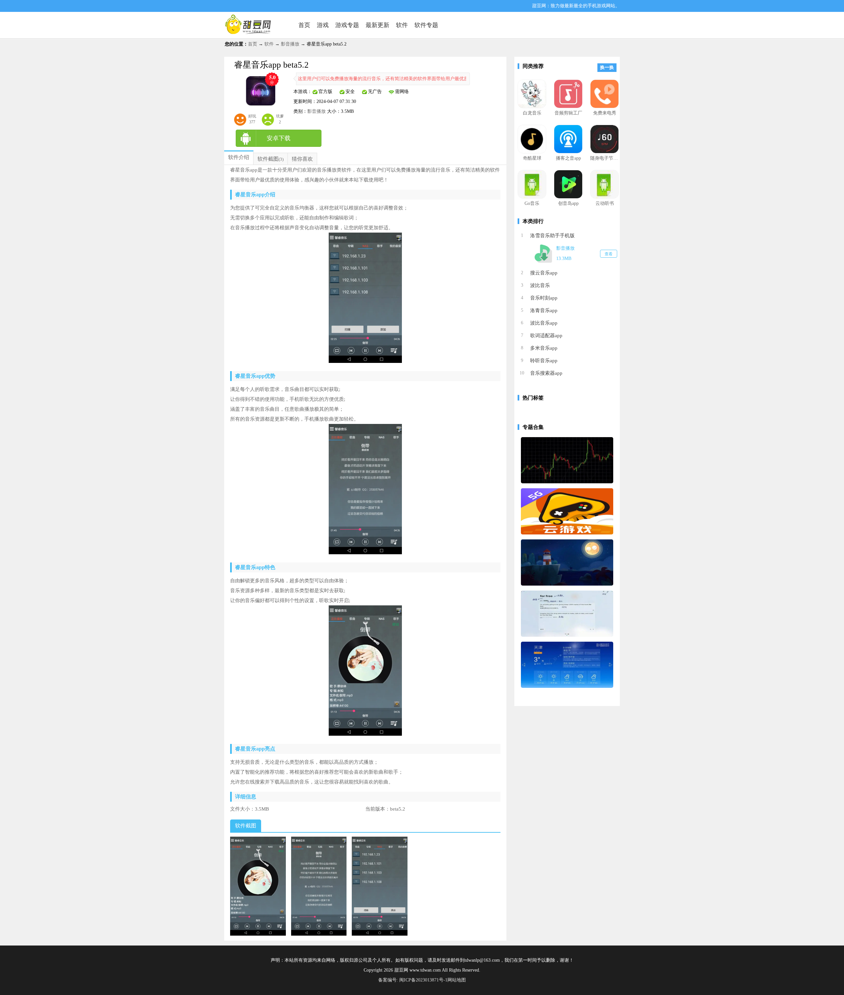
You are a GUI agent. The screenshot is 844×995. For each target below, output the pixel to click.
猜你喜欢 (302, 159)
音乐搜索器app (546, 373)
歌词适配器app (546, 335)
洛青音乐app (544, 310)
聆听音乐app (544, 360)
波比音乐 (540, 285)
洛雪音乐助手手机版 (552, 235)
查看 (609, 254)
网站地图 (456, 980)
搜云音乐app (544, 272)
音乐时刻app (544, 298)
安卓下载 (278, 138)
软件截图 (268, 159)
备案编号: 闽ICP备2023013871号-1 (412, 980)
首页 (252, 44)
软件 (269, 44)
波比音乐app (544, 323)
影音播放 (290, 44)
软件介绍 (238, 157)
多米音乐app (544, 348)
